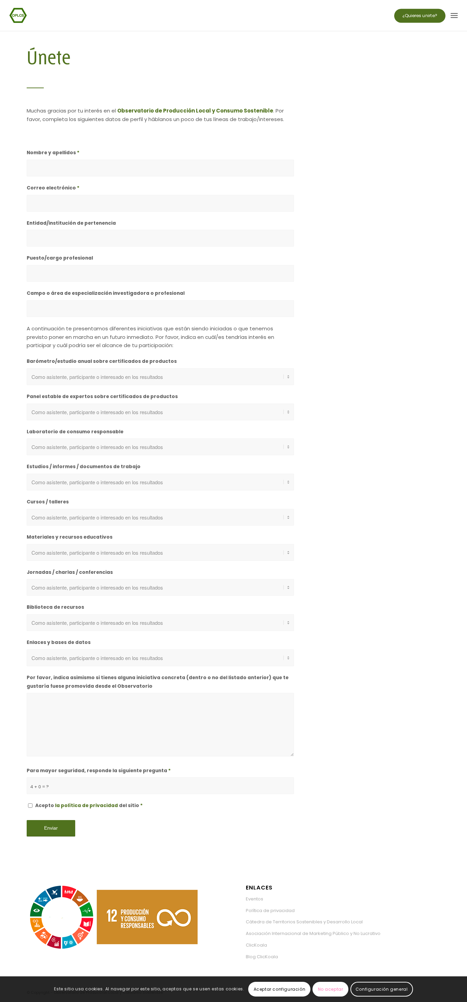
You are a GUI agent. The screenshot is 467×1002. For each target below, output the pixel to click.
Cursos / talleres (48, 502)
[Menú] (454, 15)
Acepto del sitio (89, 805)
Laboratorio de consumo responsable (75, 432)
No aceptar (330, 989)
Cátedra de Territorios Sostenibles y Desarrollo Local (304, 922)
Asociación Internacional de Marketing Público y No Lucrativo (313, 933)
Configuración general (382, 989)
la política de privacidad (86, 805)
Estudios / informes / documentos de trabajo (84, 466)
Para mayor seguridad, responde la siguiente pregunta (99, 770)
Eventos (254, 899)
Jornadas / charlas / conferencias (70, 572)
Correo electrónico (53, 188)
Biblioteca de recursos (55, 607)
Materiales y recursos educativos (69, 537)
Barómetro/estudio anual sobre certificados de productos (102, 361)
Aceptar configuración (280, 989)
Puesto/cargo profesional (60, 258)
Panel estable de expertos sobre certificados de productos (102, 396)
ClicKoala (256, 945)
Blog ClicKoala (262, 956)
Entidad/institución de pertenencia (71, 223)
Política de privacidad (270, 910)
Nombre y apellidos (53, 152)
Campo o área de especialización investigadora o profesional (106, 293)
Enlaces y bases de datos (59, 642)
